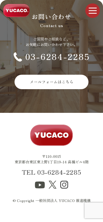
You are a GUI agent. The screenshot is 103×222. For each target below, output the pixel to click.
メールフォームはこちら (51, 81)
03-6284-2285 (57, 56)
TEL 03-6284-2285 (51, 171)
